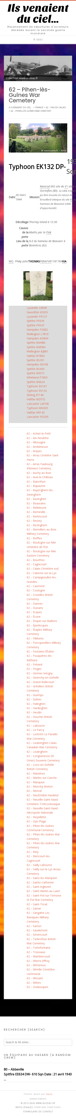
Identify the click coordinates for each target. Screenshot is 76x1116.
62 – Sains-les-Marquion (42, 878)
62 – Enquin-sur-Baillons (42, 621)
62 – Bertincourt (37, 516)
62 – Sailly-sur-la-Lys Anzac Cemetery (44, 871)
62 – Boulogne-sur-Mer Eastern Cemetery (41, 553)
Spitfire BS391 (35, 360)
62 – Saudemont (37, 930)
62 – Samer (34, 908)
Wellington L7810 (38, 334)
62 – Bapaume (36, 486)
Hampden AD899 (37, 338)
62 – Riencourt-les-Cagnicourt (38, 858)
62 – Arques (34, 451)
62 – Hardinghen (37, 708)
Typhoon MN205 (37, 408)
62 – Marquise (36, 782)
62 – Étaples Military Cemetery (39, 632)
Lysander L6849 (37, 308)
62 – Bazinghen (36, 499)
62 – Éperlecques (37, 625)
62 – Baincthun (36, 481)
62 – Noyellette (36, 817)
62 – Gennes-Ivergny (40, 673)
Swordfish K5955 (37, 312)
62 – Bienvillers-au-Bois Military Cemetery (41, 532)
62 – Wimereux (36, 965)
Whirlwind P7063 (37, 377)
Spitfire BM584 (36, 347)
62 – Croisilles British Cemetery (40, 597)
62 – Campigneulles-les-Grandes (42, 579)
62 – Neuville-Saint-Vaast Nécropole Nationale (42, 810)
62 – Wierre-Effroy (38, 961)
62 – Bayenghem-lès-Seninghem (40, 492)
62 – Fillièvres (35, 638)
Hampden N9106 (37, 364)
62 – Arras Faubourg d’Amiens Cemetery (39, 466)
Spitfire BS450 (35, 369)
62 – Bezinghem (37, 525)
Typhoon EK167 (37, 386)
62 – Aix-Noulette (38, 438)
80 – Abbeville (14, 1069)
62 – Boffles (34, 538)
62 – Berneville (36, 512)
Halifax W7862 (36, 356)
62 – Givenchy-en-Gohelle (43, 677)
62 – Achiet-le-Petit (39, 433)
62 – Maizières (36, 773)
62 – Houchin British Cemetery (39, 719)
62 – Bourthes (36, 560)
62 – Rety (33, 852)
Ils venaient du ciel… (38, 14)
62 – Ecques (34, 612)
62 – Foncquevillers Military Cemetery (44, 645)
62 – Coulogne (36, 590)
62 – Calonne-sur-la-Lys (42, 573)
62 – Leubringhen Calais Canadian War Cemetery (42, 745)
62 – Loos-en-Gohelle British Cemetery (40, 767)
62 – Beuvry (34, 520)
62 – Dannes (35, 603)
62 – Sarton (34, 926)
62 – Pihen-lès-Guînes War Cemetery (43, 836)
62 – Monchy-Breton (40, 786)
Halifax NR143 (36, 412)
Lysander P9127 (37, 316)
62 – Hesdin (34, 712)
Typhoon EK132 (37, 390)
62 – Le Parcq (35, 730)
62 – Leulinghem (37, 751)
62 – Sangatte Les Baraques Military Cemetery (38, 917)
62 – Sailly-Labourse (39, 865)
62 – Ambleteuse (37, 447)
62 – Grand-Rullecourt (40, 682)
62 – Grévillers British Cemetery (40, 688)
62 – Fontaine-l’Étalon (40, 651)
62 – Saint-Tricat (37, 904)
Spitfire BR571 (36, 373)
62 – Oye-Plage (36, 821)
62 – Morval (34, 791)
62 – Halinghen (36, 704)
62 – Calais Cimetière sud (42, 568)
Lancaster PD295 (38, 417)
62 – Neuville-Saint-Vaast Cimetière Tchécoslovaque (43, 802)
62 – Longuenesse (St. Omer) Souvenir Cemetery (43, 758)
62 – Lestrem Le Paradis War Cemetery (42, 736)
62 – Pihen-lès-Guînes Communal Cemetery (40, 828)
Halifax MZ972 (36, 399)
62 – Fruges (34, 669)
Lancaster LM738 (38, 404)
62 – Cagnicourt (37, 564)
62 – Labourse (36, 725)
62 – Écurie (34, 616)
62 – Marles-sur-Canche (42, 778)
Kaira (49, 1093)
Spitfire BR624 (36, 382)
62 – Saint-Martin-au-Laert (43, 891)
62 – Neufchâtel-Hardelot (43, 795)
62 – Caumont (36, 586)
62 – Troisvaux (36, 952)
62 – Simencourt (37, 934)
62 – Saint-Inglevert (39, 887)
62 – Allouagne (36, 442)
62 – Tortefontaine (38, 947)
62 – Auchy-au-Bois (39, 473)
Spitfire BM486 (36, 342)
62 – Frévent (34, 664)
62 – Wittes (34, 982)
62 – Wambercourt (38, 956)
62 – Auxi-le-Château (40, 477)
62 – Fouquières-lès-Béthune (39, 658)
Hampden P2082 (37, 329)
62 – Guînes (34, 699)
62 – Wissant (35, 978)
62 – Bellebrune (36, 507)
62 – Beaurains (36, 503)
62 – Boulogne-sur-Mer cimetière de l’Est (41, 545)
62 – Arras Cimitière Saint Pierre (42, 457)
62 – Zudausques (37, 987)
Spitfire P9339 (35, 321)
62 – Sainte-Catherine (40, 882)
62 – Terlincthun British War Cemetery (41, 941)
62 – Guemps (35, 695)
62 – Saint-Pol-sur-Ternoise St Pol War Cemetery (44, 898)
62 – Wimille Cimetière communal (41, 972)
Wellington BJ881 (37, 351)
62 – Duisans (35, 608)
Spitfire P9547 (35, 325)
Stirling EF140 (35, 395)
